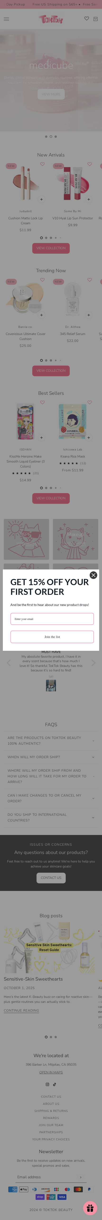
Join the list (52, 636)
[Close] (93, 575)
